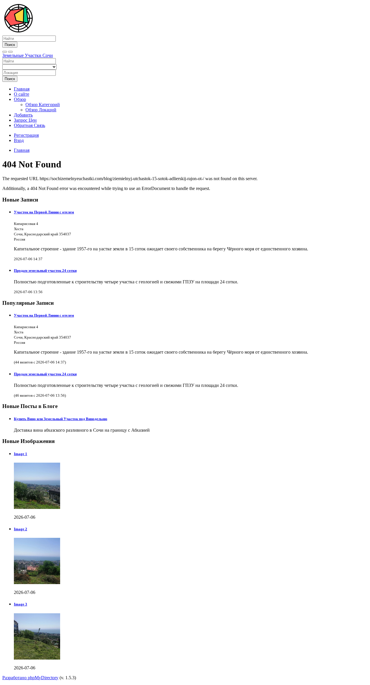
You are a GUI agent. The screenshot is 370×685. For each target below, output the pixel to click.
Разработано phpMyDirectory (30, 677)
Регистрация (26, 135)
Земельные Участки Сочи (27, 55)
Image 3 (20, 604)
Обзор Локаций (40, 109)
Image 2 (20, 529)
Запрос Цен (25, 120)
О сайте (21, 94)
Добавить (23, 114)
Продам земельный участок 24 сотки (45, 270)
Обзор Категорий (42, 104)
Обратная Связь (29, 125)
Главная (21, 88)
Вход (19, 140)
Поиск (10, 45)
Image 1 (20, 454)
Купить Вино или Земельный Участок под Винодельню (60, 419)
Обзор (20, 99)
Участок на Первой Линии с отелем (44, 212)
